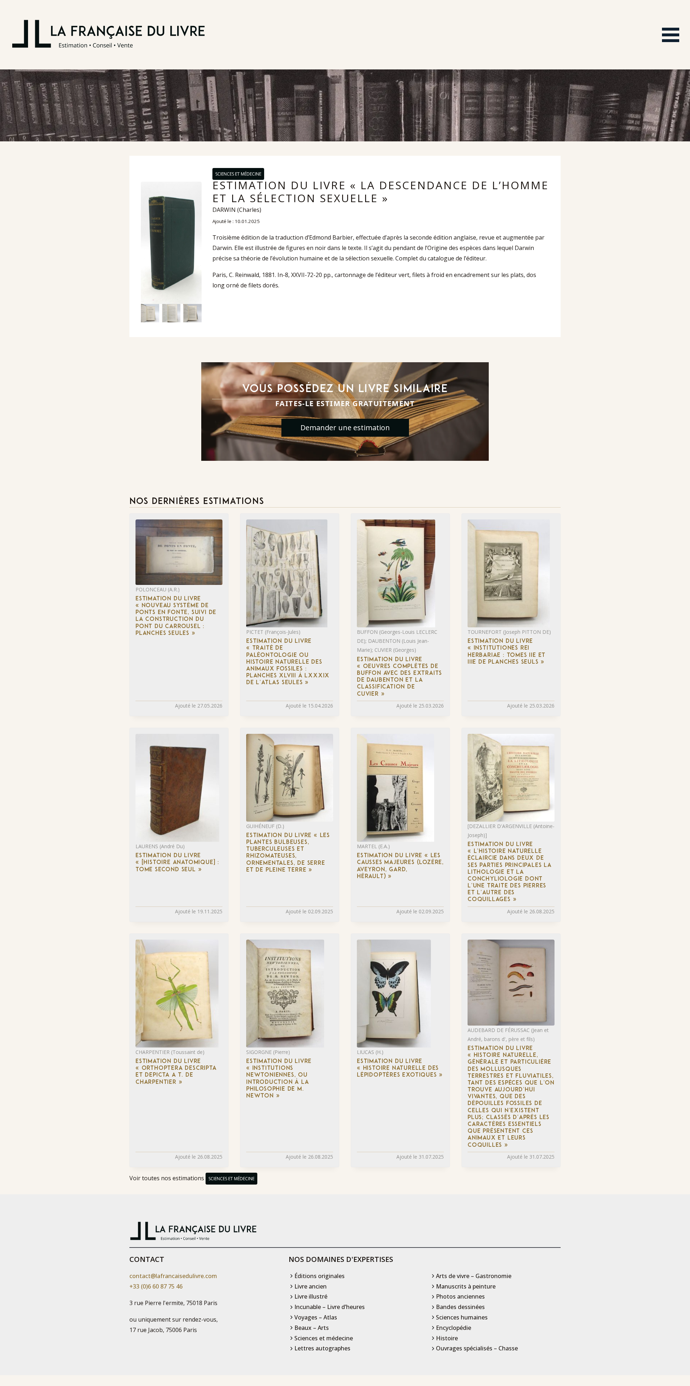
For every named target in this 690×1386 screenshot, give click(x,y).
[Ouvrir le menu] (670, 35)
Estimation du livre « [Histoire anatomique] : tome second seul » (177, 862)
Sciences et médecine (238, 174)
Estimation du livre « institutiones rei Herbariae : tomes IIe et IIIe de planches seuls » (507, 652)
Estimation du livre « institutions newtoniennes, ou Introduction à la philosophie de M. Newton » (279, 1079)
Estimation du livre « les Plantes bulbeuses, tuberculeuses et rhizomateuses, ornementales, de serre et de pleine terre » (288, 853)
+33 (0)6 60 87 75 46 (156, 1286)
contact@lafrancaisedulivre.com (173, 1276)
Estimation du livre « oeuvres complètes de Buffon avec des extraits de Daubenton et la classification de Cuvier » (399, 677)
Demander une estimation (345, 427)
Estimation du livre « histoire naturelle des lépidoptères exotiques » (400, 1068)
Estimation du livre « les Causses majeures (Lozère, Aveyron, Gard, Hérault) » (400, 866)
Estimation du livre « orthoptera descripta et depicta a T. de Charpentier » (176, 1072)
